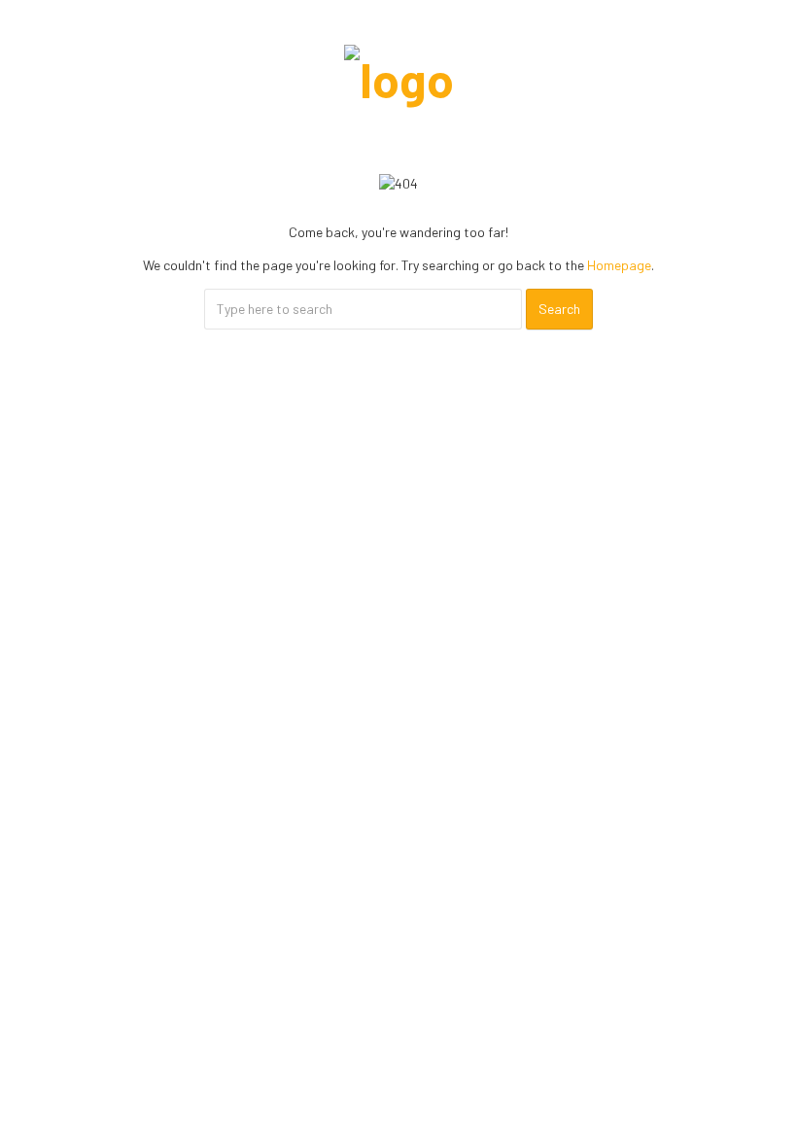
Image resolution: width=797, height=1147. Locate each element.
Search (559, 308)
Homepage (619, 265)
